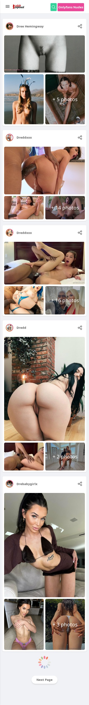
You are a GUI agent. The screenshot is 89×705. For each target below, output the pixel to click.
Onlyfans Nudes (70, 7)
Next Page (44, 680)
